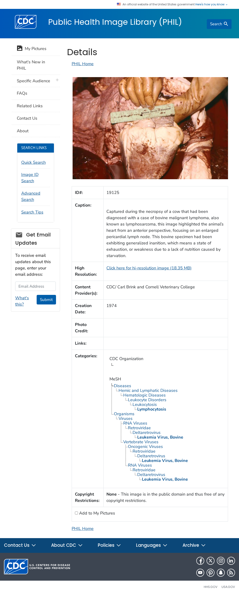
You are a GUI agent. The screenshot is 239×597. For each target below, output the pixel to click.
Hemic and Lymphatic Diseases (148, 390)
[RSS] (231, 573)
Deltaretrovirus (147, 432)
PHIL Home (83, 64)
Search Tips (32, 212)
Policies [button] (107, 545)
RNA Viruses (135, 423)
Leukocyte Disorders (147, 400)
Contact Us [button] (17, 545)
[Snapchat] (221, 573)
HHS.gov (211, 587)
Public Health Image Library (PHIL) (115, 22)
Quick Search (33, 162)
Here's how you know (210, 4)
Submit (46, 299)
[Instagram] (221, 561)
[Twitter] (210, 561)
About (22, 131)
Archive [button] (191, 545)
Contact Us (27, 118)
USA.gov (228, 587)
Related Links (30, 106)
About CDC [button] (64, 545)
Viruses (126, 418)
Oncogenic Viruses (145, 446)
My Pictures (34, 48)
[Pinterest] (210, 573)
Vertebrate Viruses (140, 442)
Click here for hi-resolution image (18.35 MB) (149, 268)
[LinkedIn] (231, 561)
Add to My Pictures (96, 513)
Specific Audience (33, 81)
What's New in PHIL (31, 65)
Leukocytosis (145, 404)
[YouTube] (200, 573)
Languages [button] (149, 545)
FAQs (22, 93)
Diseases (122, 386)
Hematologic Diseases (144, 395)
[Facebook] (200, 561)
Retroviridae (139, 428)
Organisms (124, 414)
